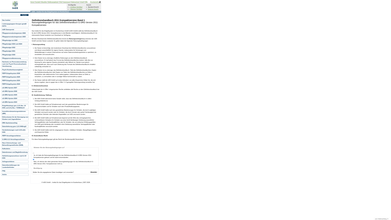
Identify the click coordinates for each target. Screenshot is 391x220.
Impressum (66, 2)
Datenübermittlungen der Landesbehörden (11, 166)
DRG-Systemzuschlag (9, 123)
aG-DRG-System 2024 (9, 98)
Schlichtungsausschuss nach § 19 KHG (14, 157)
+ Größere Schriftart (75, 7)
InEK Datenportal (8, 29)
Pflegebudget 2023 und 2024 (12, 44)
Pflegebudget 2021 (8, 51)
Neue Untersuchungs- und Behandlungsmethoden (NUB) (12, 144)
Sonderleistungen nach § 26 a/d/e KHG (14, 131)
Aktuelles (44, 2)
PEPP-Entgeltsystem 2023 (11, 84)
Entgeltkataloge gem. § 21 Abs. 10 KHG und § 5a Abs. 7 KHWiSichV (14, 107)
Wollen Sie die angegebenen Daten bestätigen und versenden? (53, 172)
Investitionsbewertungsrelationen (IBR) (14, 112)
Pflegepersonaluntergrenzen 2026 (14, 33)
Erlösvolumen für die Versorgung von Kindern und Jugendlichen (15, 118)
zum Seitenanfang (381, 219)
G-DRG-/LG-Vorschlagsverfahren (13, 139)
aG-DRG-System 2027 (9, 88)
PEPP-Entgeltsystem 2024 (11, 80)
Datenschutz (75, 2)
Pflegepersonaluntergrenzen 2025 (14, 36)
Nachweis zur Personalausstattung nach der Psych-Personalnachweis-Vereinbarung (14, 64)
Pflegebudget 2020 (8, 55)
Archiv (4, 174)
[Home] (15, 8)
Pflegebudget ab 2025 (9, 40)
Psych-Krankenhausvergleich (12, 69)
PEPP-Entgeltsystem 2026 (11, 73)
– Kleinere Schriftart (75, 9)
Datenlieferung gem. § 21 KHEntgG (14, 126)
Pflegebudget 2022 (8, 47)
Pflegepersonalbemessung (11, 58)
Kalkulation (6, 148)
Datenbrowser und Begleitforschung (15, 152)
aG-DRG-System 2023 (9, 102)
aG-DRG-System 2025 (9, 95)
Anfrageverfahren (8, 161)
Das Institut (6, 20)
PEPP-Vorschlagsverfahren (11, 135)
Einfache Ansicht (93, 9)
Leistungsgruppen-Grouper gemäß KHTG (14, 25)
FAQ (3, 171)
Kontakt (37, 2)
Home (32, 2)
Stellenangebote (53, 2)
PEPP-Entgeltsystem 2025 (11, 77)
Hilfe (86, 2)
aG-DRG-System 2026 (9, 91)
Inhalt (82, 2)
